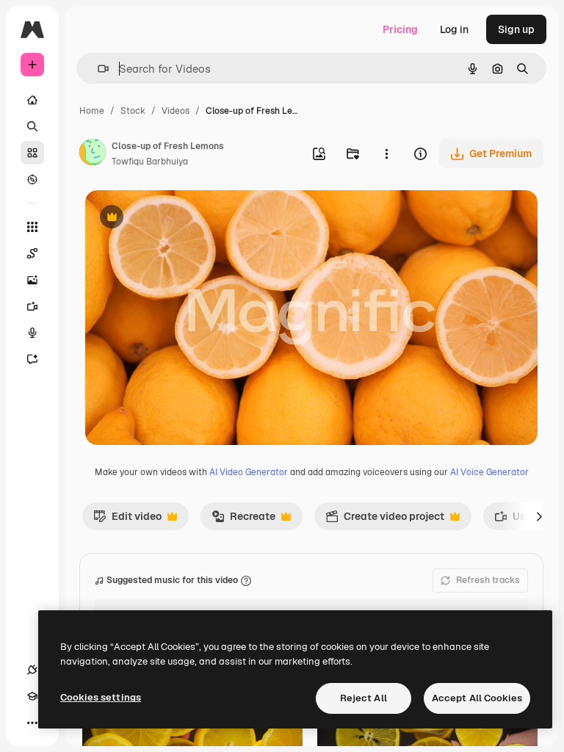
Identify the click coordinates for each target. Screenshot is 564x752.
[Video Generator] (32, 306)
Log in (454, 29)
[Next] (539, 516)
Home (91, 111)
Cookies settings (100, 697)
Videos (175, 111)
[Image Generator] (32, 280)
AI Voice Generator (489, 472)
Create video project (384, 520)
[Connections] (32, 670)
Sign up (516, 29)
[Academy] (32, 696)
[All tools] (32, 227)
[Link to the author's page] (92, 154)
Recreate (243, 520)
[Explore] (32, 179)
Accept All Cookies (477, 698)
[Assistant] (32, 359)
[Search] (32, 126)
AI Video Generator (248, 472)
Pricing (400, 29)
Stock (132, 111)
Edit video (127, 520)
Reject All (363, 698)
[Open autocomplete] (97, 68)
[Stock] (32, 152)
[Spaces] (32, 253)
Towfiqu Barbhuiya (150, 161)
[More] (32, 722)
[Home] (32, 100)
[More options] (386, 153)
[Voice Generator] (32, 332)
